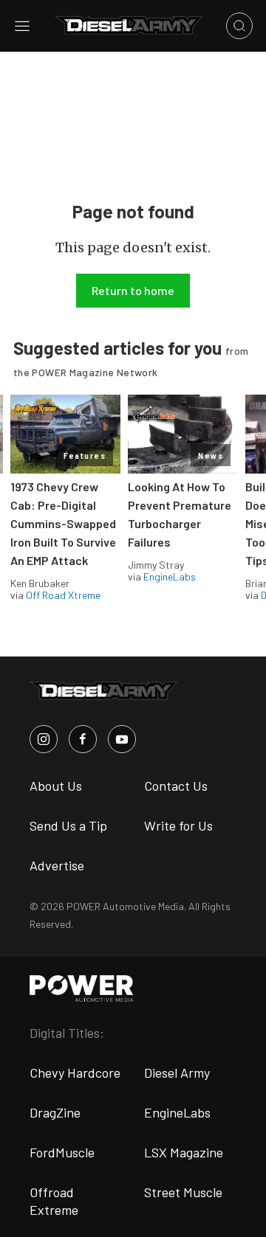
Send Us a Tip (68, 825)
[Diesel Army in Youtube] (122, 739)
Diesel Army (177, 1072)
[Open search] (239, 26)
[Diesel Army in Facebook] (83, 739)
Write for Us (178, 825)
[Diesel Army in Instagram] (44, 739)
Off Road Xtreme (63, 595)
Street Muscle (183, 1192)
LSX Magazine (183, 1152)
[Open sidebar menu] (22, 25)
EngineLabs (169, 576)
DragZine (55, 1112)
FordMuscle (62, 1152)
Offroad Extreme (54, 1201)
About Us (56, 785)
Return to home (133, 290)
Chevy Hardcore (75, 1072)
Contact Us (176, 785)
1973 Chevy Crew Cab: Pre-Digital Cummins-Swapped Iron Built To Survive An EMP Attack (63, 523)
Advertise (57, 865)
